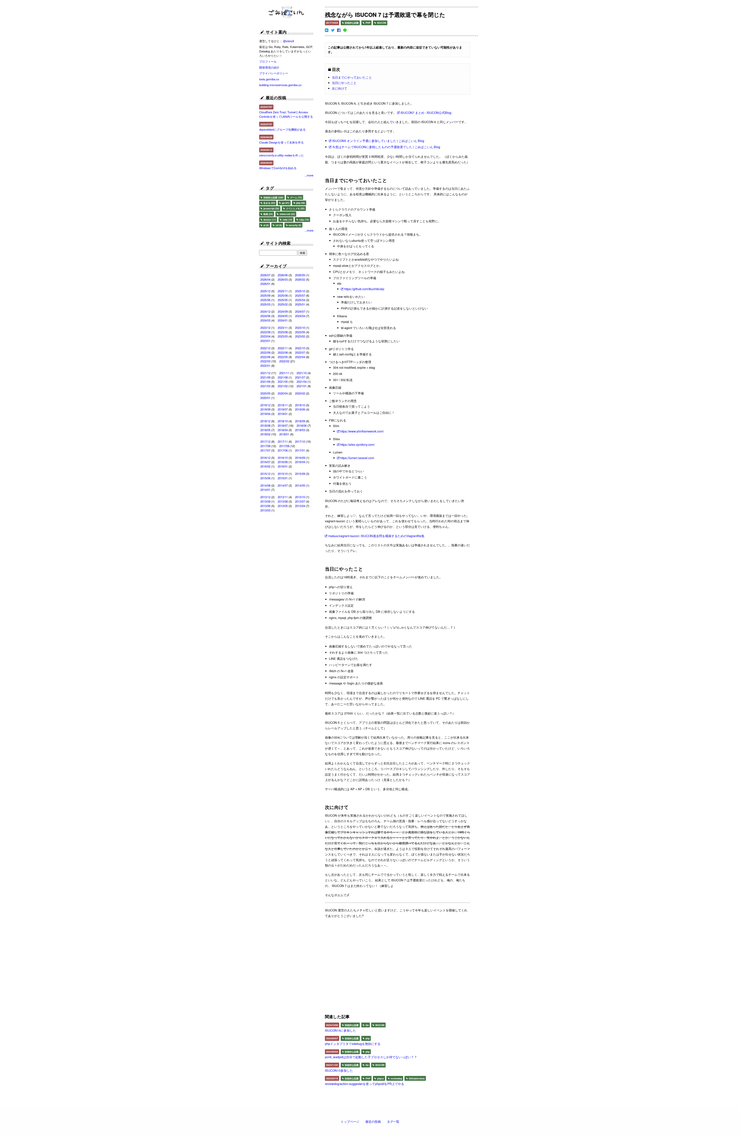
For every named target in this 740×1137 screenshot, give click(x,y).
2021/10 (302, 373)
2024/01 (283, 320)
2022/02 (284, 361)
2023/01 (265, 341)
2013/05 (283, 506)
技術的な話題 (351, 22)
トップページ (350, 1121)
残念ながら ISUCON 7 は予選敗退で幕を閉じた (385, 14)
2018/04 (283, 430)
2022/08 (283, 352)
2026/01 (265, 284)
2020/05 (265, 393)
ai (266, 225)
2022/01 (265, 366)
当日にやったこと (344, 83)
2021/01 (302, 386)
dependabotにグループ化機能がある (282, 129)
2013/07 (300, 501)
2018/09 (300, 421)
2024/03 (265, 320)
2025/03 (265, 304)
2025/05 (283, 300)
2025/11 (283, 291)
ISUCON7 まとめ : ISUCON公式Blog (425, 112)
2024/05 (283, 316)
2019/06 (300, 409)
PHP (367, 22)
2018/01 (284, 434)
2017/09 (265, 446)
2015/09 (300, 474)
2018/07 (283, 425)
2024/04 (300, 316)
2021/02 (283, 386)
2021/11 (284, 373)
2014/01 (265, 490)
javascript (271, 208)
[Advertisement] (361, 967)
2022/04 (300, 357)
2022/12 (265, 348)
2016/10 (283, 458)
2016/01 (283, 466)
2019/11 (283, 405)
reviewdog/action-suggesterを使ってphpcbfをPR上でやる (364, 1084)
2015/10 (283, 474)
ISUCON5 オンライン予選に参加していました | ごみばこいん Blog (378, 141)
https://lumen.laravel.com (357, 458)
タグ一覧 (393, 1121)
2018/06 (302, 425)
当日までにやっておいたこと (352, 77)
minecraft (287, 214)
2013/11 (283, 497)
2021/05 (283, 382)
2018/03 (300, 430)
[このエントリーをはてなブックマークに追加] (326, 30)
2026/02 (300, 279)
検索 (302, 253)
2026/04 (265, 279)
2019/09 (265, 409)
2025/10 (300, 291)
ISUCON (381, 22)
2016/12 (265, 458)
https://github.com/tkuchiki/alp (364, 289)
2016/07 (265, 462)
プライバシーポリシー (273, 73)
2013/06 (265, 506)
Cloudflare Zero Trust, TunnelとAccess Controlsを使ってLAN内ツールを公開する (286, 114)
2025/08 (283, 295)
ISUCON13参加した (339, 1070)
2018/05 (265, 430)
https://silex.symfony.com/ (357, 444)
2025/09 (265, 295)
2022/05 (283, 357)
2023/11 (283, 328)
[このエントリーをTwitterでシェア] (333, 30)
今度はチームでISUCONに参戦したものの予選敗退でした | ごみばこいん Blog (386, 147)
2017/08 (284, 446)
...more (308, 175)
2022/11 (283, 348)
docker (269, 219)
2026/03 (283, 279)
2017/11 (283, 441)
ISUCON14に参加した (340, 1030)
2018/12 (265, 421)
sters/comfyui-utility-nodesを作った (281, 155)
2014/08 (265, 485)
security (294, 225)
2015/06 (265, 478)
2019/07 (283, 409)
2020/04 (283, 393)
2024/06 (265, 316)
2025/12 (265, 291)
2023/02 (300, 336)
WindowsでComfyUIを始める (278, 168)
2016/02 (265, 466)
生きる (269, 203)
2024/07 (300, 311)
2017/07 (265, 450)
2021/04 (302, 382)
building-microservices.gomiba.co (280, 85)
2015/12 (265, 474)
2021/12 (265, 373)
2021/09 (265, 377)
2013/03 (265, 510)
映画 (268, 214)
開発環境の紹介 (269, 67)
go (285, 203)
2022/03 (265, 361)
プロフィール (268, 61)
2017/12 (265, 441)
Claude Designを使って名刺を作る (281, 142)
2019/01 (283, 414)
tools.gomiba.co (269, 79)
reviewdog (396, 1078)
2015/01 (283, 478)
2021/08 (283, 377)
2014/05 (300, 485)
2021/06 (265, 382)
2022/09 (265, 352)
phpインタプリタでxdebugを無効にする (352, 1043)
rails (287, 219)
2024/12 (265, 311)
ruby (304, 219)
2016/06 (283, 462)
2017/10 (300, 441)
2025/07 (300, 295)
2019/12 (265, 405)
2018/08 (265, 425)
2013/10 (300, 497)
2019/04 (265, 414)
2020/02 (300, 393)
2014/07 (283, 485)
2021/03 (265, 386)
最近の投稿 (373, 1121)
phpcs (380, 1078)
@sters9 (288, 41)
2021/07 (300, 377)
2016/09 (300, 458)
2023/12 (265, 328)
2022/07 (300, 352)
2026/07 (265, 275)
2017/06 (283, 450)
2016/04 (300, 462)
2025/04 (300, 300)
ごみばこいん (286, 12)
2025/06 (265, 300)
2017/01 (300, 450)
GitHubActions (416, 1078)
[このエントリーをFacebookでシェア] (339, 30)
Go (367, 1025)
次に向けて (339, 88)
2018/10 (283, 421)
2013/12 (265, 497)
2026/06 (283, 275)
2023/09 (265, 332)
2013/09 (265, 501)
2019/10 (300, 405)
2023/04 (265, 336)
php (367, 1038)
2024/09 (283, 311)
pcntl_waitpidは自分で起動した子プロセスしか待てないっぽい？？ (371, 1057)
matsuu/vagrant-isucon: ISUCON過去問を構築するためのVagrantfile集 (376, 536)
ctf (278, 225)
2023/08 (283, 332)
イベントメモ (295, 208)
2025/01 (300, 304)
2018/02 (265, 434)
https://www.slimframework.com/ (362, 431)
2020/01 (265, 398)
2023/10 (300, 328)
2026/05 (300, 275)
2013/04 (300, 506)
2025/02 (283, 304)
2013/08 (283, 501)
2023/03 (283, 336)
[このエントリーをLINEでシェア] (345, 30)
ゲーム (296, 197)
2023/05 (300, 332)
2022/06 (265, 357)
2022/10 (300, 348)
